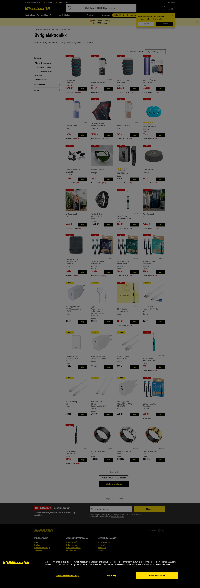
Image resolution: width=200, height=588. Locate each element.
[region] (100, 570)
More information (163, 564)
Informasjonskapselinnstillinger (67, 576)
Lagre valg (111, 575)
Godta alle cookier (157, 575)
